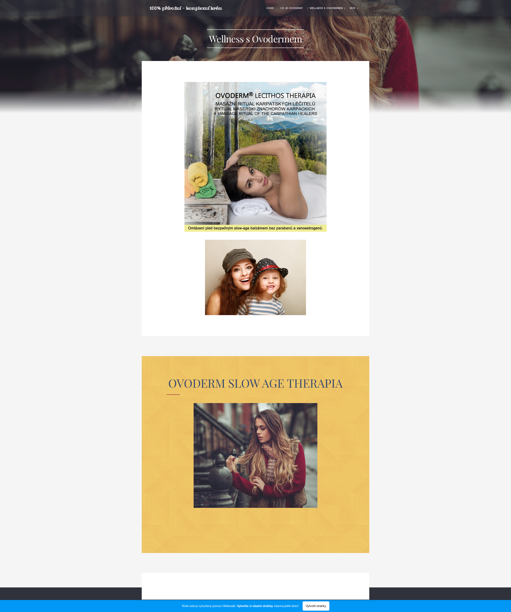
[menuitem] (270, 8)
